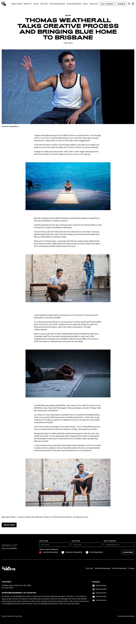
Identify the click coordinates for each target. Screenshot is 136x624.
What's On (28, 4)
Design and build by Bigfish (126, 616)
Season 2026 (16, 4)
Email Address (110, 541)
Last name (75, 541)
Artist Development (57, 4)
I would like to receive (48, 549)
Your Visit (44, 4)
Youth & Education (74, 4)
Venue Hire (93, 4)
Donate (121, 4)
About (36, 4)
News (85, 4)
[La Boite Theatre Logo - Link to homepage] (4, 4)
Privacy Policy (18, 616)
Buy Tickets (107, 4)
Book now (9, 525)
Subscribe (128, 552)
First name (43, 541)
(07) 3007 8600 (7, 588)
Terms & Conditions (7, 616)
